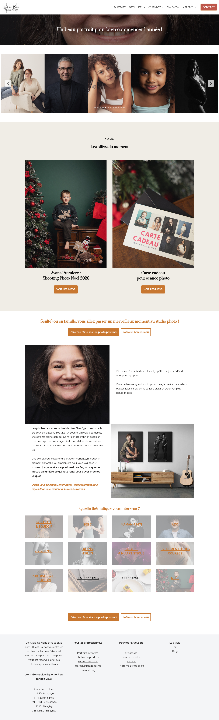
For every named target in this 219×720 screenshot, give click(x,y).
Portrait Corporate (87, 652)
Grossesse (131, 652)
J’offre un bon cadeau (136, 332)
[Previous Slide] (8, 83)
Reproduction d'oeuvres (87, 665)
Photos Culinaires (88, 661)
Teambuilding (87, 670)
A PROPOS (188, 7)
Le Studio (174, 642)
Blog (175, 651)
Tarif (174, 647)
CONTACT (208, 7)
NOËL (175, 578)
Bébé (87, 524)
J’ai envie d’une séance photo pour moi (93, 332)
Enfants (131, 661)
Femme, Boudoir (131, 657)
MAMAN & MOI (131, 524)
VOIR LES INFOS (65, 289)
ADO (175, 524)
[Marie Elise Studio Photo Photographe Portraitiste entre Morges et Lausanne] (11, 8)
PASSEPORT (120, 7)
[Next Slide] (211, 83)
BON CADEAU (173, 7)
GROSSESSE (43, 551)
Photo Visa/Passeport (131, 665)
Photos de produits (88, 657)
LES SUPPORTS (88, 578)
